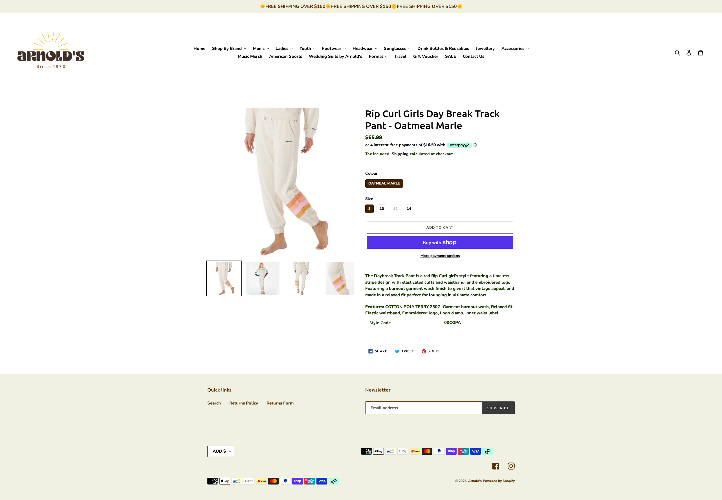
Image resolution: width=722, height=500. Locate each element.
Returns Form (280, 403)
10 (382, 208)
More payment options (440, 255)
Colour (371, 173)
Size (369, 198)
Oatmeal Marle (384, 182)
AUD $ (219, 451)
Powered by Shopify (499, 481)
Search (214, 403)
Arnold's (475, 481)
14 (409, 208)
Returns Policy (243, 403)
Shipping (400, 154)
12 (395, 208)
